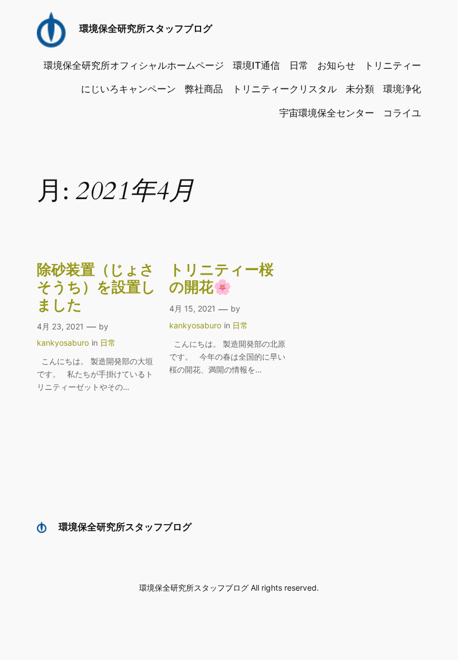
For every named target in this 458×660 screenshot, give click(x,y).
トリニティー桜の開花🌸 (221, 278)
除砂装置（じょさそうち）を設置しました (96, 287)
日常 (108, 342)
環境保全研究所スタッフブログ (145, 28)
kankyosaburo (63, 342)
